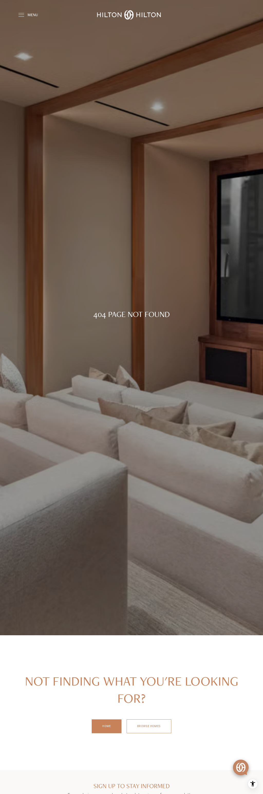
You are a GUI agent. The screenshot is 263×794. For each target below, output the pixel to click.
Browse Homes (149, 726)
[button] (241, 767)
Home (106, 726)
